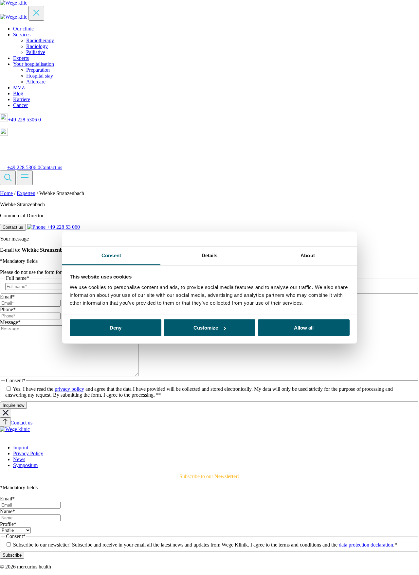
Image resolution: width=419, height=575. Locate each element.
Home (6, 193)
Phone (8, 309)
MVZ (19, 87)
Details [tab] (210, 255)
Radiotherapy (40, 40)
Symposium (25, 465)
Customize (205, 328)
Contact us (51, 167)
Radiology (37, 46)
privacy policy (69, 389)
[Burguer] (25, 178)
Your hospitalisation (33, 64)
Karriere (21, 99)
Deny (115, 328)
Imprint (20, 447)
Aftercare (36, 81)
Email (7, 296)
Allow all (304, 328)
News (19, 459)
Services (21, 34)
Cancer (20, 105)
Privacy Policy (28, 453)
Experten (26, 193)
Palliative (35, 52)
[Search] (8, 178)
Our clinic (23, 28)
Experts (21, 58)
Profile (8, 524)
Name (7, 511)
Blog (18, 93)
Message (10, 322)
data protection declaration (366, 545)
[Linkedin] (3, 436)
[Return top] (5, 422)
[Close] (36, 13)
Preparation (38, 70)
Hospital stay (39, 76)
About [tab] (308, 255)
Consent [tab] (111, 255)
